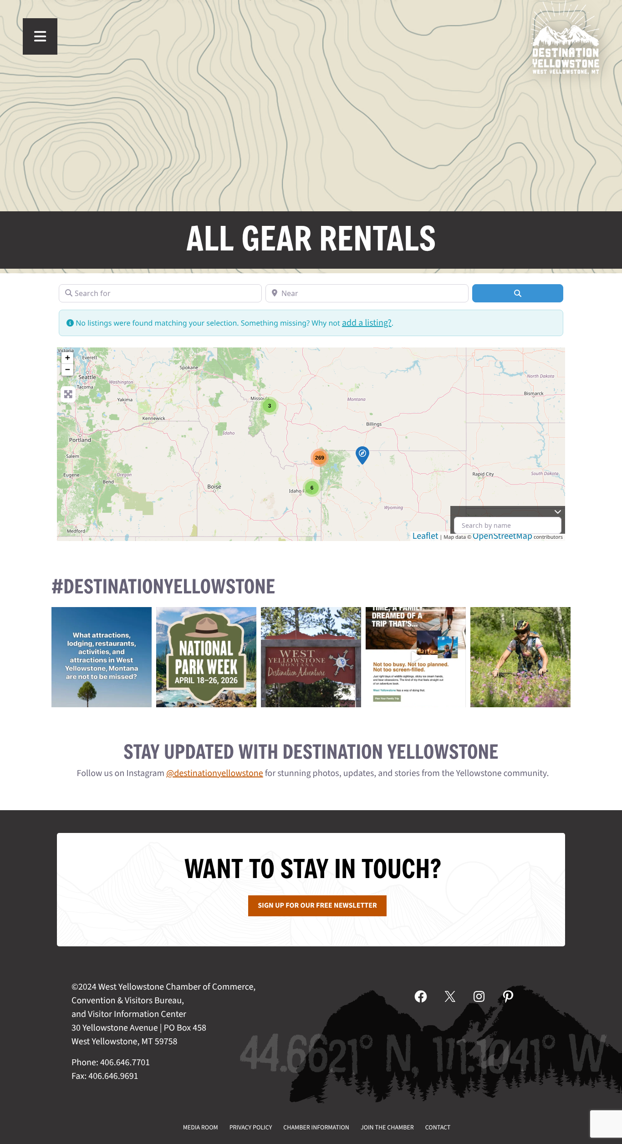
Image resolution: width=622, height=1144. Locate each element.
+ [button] (67, 358)
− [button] (67, 369)
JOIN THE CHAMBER (387, 1127)
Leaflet (425, 536)
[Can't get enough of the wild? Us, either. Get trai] (416, 657)
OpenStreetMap (502, 536)
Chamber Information (316, 1127)
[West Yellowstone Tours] (362, 455)
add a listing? (367, 323)
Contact (438, 1127)
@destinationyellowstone (214, 773)
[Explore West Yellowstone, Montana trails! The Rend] (520, 657)
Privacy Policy (250, 1127)
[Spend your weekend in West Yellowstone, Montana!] (311, 657)
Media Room (200, 1127)
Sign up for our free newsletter (317, 906)
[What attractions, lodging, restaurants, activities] (101, 657)
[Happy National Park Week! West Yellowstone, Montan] (206, 657)
